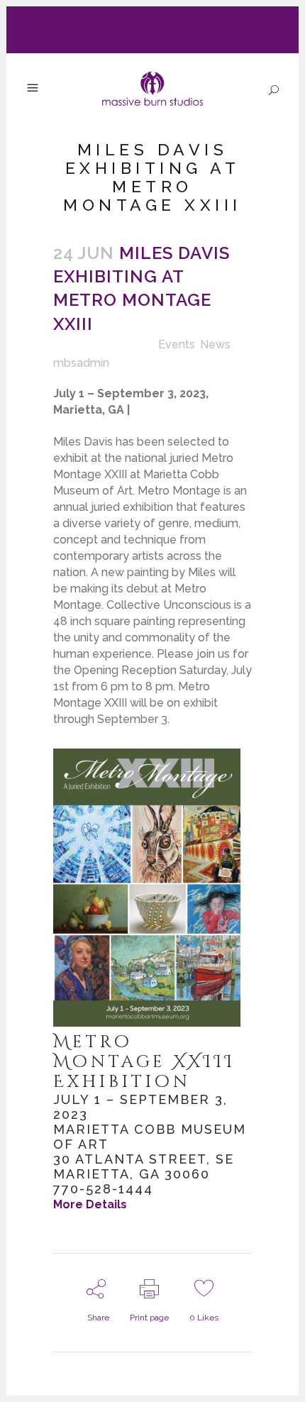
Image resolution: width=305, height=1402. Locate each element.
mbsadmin (81, 363)
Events (176, 344)
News (215, 344)
